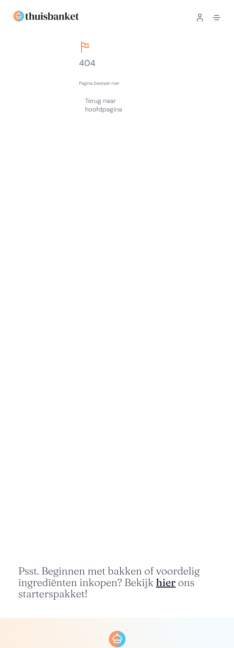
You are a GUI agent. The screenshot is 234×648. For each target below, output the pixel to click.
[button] (216, 17)
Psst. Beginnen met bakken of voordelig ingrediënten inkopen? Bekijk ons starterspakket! (109, 582)
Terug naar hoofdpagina (103, 105)
